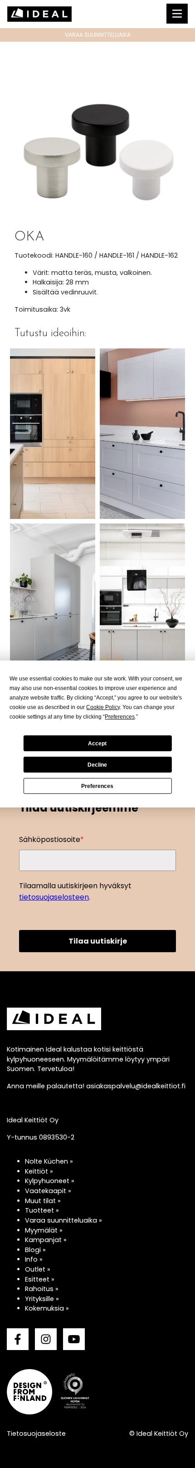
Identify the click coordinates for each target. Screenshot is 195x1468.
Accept (97, 743)
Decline (97, 765)
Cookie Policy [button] (103, 707)
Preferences (97, 786)
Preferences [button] (120, 717)
